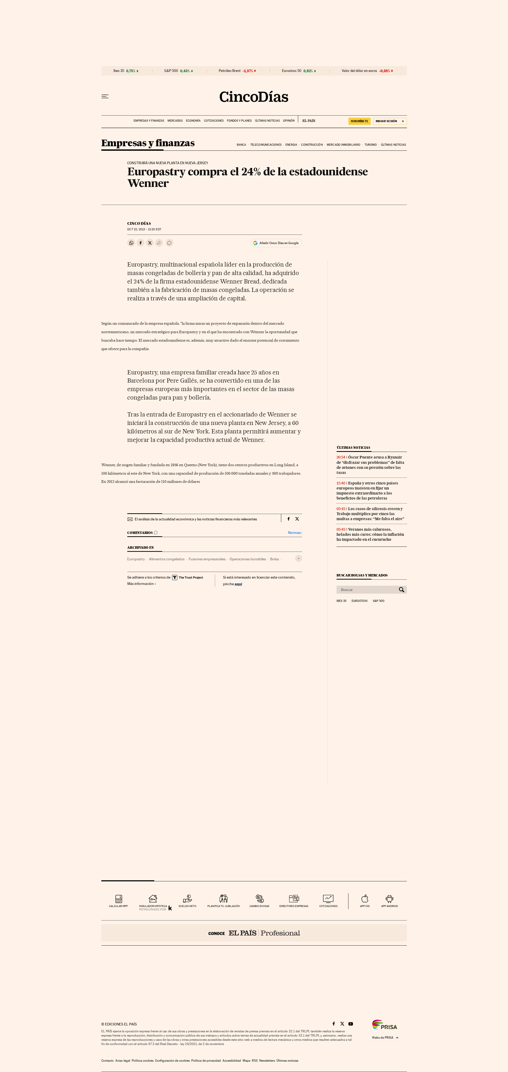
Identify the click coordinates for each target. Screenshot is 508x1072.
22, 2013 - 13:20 (144, 229)
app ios (365, 906)
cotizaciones (328, 906)
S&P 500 (171, 71)
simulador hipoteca (153, 906)
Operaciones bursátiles (248, 559)
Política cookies (142, 1060)
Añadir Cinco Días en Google (279, 243)
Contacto (107, 1060)
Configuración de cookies (172, 1060)
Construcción (312, 144)
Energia (291, 144)
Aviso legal (122, 1060)
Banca (241, 144)
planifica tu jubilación (223, 906)
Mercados (175, 120)
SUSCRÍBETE (359, 121)
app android (389, 906)
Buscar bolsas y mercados (362, 575)
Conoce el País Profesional (254, 933)
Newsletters (267, 1060)
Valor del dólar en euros (359, 71)
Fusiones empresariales (207, 559)
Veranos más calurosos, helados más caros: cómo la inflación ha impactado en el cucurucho (370, 534)
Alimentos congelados (166, 559)
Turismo (371, 144)
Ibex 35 (119, 71)
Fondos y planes (239, 120)
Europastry (136, 559)
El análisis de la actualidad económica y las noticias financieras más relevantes (196, 519)
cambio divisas (259, 906)
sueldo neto (187, 906)
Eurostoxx (360, 601)
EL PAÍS (306, 119)
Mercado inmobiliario (343, 144)
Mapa (246, 1060)
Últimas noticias (267, 120)
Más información (140, 583)
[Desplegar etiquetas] (298, 558)
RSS (255, 1060)
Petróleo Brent (230, 71)
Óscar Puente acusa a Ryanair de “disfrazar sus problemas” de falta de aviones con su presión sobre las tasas (370, 465)
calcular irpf (118, 906)
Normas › (295, 533)
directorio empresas (293, 906)
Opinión (288, 120)
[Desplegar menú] (105, 96)
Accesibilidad (232, 1060)
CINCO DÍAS (139, 223)
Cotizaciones (214, 120)
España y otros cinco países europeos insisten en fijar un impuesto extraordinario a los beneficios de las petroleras (367, 491)
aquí (238, 583)
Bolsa (274, 559)
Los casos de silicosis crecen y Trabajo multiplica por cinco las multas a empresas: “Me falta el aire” (370, 513)
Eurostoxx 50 (291, 71)
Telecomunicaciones (266, 144)
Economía (193, 120)
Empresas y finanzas (149, 120)
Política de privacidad (206, 1060)
